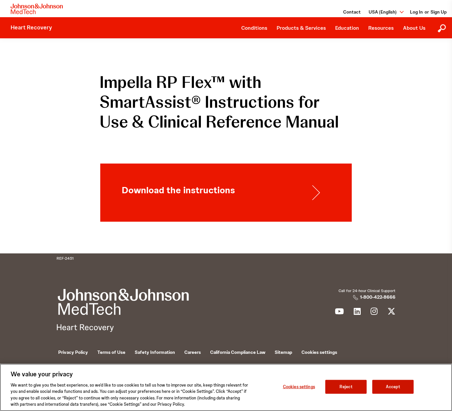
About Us (414, 27)
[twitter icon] (391, 313)
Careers (192, 352)
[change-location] (399, 12)
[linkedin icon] (357, 313)
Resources (381, 27)
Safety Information (155, 352)
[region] (226, 387)
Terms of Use (111, 352)
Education (347, 27)
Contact (352, 12)
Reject (345, 387)
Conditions (254, 27)
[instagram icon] (374, 313)
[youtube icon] (339, 313)
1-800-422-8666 (377, 297)
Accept (393, 387)
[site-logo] (37, 9)
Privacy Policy (73, 352)
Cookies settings (299, 387)
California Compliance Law (237, 352)
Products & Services (301, 27)
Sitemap (283, 352)
